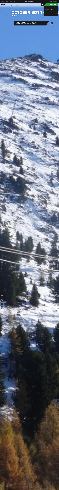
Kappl (11, 1)
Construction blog (54, 1)
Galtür (2, 1)
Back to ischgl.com (29, 1)
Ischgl (7, 1)
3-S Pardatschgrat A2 (26, 23)
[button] (39, 4)
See (14, 1)
